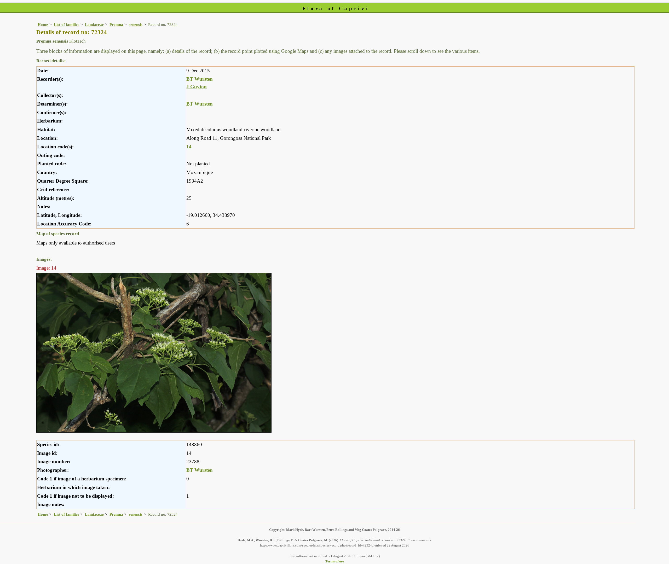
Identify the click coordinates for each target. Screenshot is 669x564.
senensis (135, 24)
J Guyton (196, 86)
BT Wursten (199, 79)
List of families (66, 24)
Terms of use (334, 561)
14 (189, 146)
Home (43, 24)
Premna (116, 24)
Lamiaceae (94, 24)
